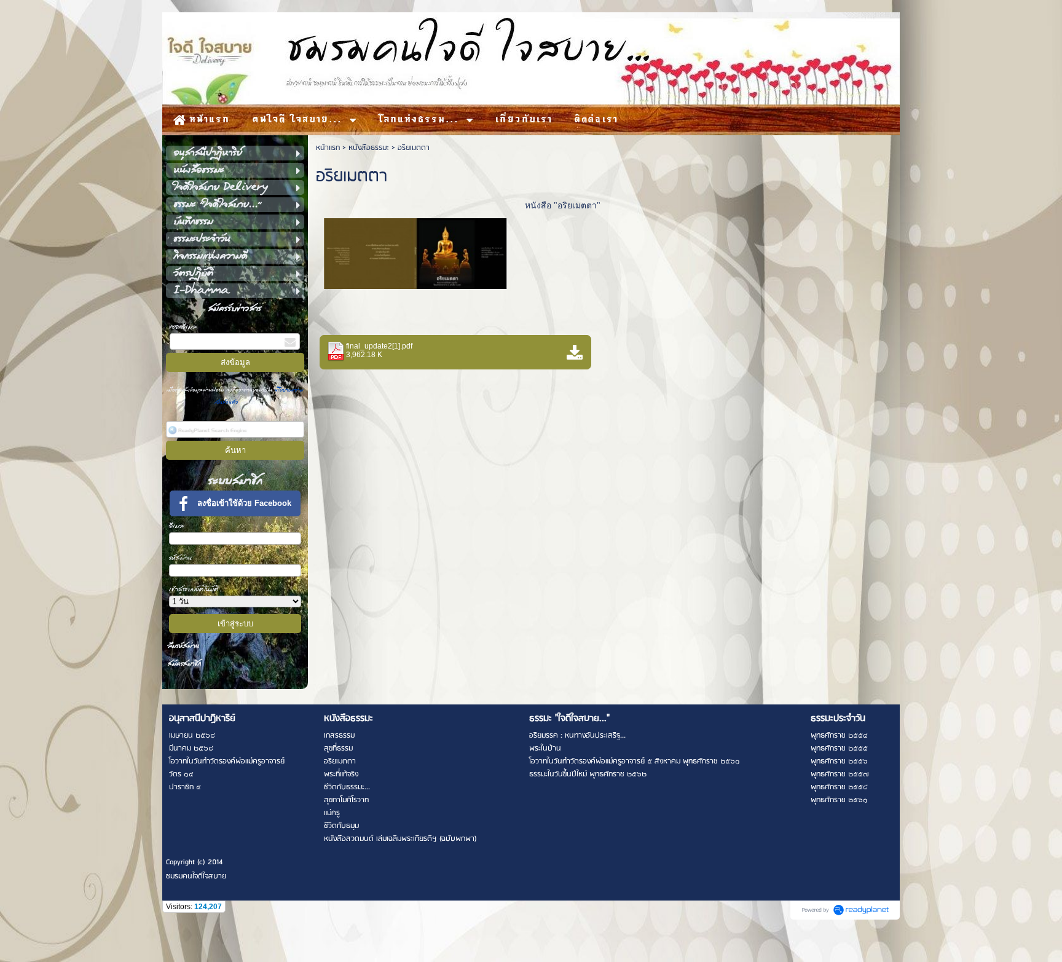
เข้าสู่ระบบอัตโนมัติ (194, 589)
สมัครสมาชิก (184, 663)
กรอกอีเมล (183, 327)
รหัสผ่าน (180, 558)
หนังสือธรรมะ (368, 147)
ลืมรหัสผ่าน (183, 646)
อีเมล (176, 526)
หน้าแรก (328, 147)
